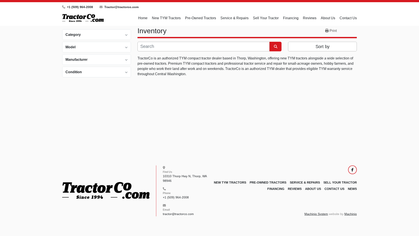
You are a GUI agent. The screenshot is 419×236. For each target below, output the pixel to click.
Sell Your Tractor (266, 18)
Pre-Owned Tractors (200, 18)
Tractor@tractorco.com (121, 7)
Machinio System (316, 214)
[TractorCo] (105, 190)
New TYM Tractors (166, 18)
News (352, 189)
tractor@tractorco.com (178, 214)
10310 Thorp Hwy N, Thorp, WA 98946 (185, 178)
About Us (328, 18)
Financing (291, 18)
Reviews (309, 18)
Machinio (350, 214)
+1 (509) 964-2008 (80, 7)
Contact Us (348, 18)
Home (143, 18)
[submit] (276, 46)
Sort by (323, 46)
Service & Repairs (234, 18)
